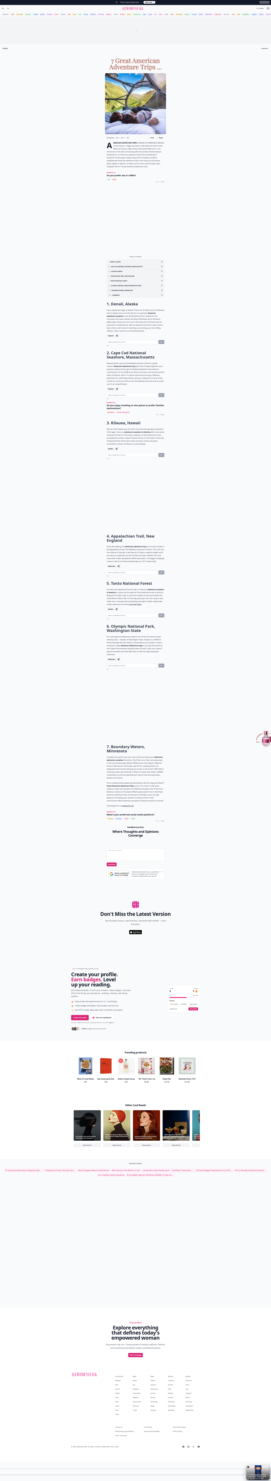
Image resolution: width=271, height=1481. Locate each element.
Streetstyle (20, 14)
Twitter (126, 819)
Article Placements (179, 1427)
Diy (155, 14)
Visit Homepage (135, 1355)
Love (233, 14)
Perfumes (226, 14)
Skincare (93, 14)
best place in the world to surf (126, 1170)
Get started (193, 1009)
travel (5, 48)
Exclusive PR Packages (152, 1431)
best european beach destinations (93, 1170)
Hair (80, 14)
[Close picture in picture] (248, 1467)
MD (128, 138)
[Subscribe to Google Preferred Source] (119, 874)
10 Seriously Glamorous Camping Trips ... (23, 1170)
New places (111, 412)
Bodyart (108, 14)
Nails (238, 14)
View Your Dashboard (103, 1018)
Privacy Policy (177, 1431)
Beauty (188, 1376)
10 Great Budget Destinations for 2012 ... (214, 1170)
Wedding (171, 1410)
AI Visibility (148, 1427)
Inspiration (218, 14)
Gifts (12, 14)
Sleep (150, 14)
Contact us (119, 1427)
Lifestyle (188, 1393)
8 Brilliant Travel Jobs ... (182, 1170)
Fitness (261, 14)
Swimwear (6, 14)
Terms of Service (121, 1436)
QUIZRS (162, 181)
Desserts (28, 14)
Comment (111, 864)
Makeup (63, 14)
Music (74, 14)
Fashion (122, 14)
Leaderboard (173, 1009)
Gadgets (254, 14)
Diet (69, 14)
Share (161, 138)
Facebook (110, 819)
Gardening (179, 14)
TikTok (133, 819)
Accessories (136, 14)
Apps (144, 14)
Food (160, 14)
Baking (170, 1376)
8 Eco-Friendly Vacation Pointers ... (250, 1170)
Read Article (92, 1145)
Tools (117, 1414)
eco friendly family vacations (111, 1175)
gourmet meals (135, 604)
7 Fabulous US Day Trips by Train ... (60, 1170)
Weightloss (246, 14)
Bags (152, 1376)
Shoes (201, 14)
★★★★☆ (264, 48)
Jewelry (42, 14)
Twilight (35, 14)
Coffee (114, 179)
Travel (56, 14)
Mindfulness (208, 14)
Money (86, 14)
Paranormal (137, 1402)
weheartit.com (128, 806)
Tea (109, 179)
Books (129, 14)
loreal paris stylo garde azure (156, 1170)
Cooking (194, 14)
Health (166, 14)
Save (152, 138)
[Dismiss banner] (161, 871)
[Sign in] (268, 8)
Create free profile (80, 1018)
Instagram (119, 819)
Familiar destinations (123, 412)
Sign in (111, 1023)
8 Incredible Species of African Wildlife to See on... (150, 1175)
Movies (187, 14)
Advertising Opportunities (124, 1431)
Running (49, 14)
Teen (172, 14)
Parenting (101, 14)
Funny (117, 1389)
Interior (153, 1393)
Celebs (116, 14)
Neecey (111, 138)
